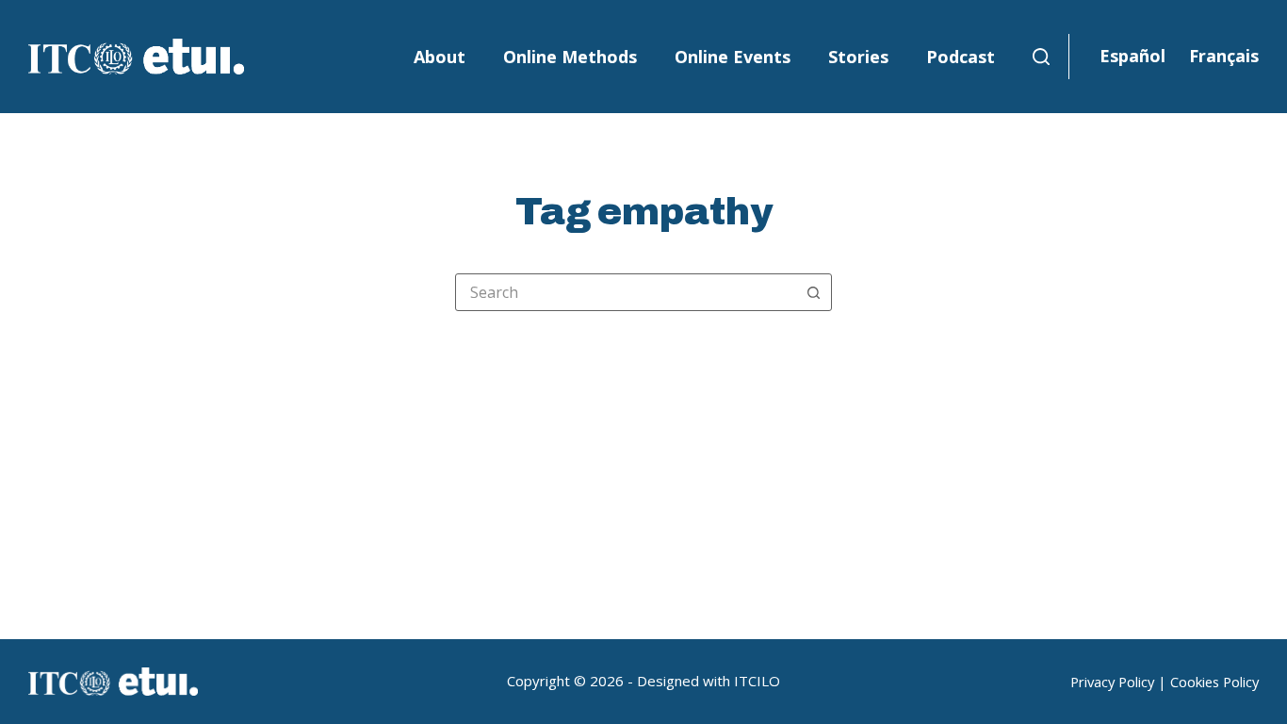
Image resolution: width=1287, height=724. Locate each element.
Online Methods (570, 56)
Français (1224, 55)
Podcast (960, 56)
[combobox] (625, 292)
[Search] (1041, 56)
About (439, 56)
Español (1132, 55)
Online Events (732, 56)
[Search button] (813, 292)
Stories (858, 56)
